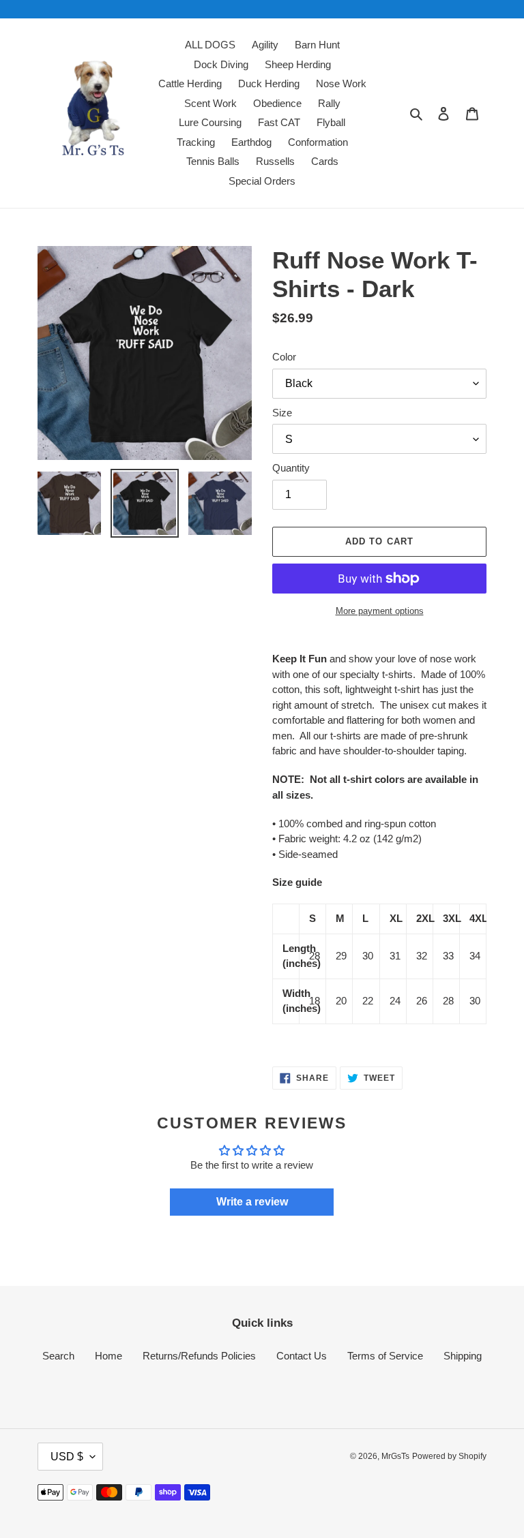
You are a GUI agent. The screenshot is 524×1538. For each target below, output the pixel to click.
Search (58, 1356)
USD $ (66, 1456)
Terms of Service (385, 1356)
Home (108, 1356)
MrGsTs (395, 1456)
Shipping (462, 1356)
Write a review (252, 1202)
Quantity (291, 468)
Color (284, 357)
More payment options (380, 611)
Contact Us (301, 1356)
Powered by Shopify (449, 1456)
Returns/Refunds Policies (199, 1356)
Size (282, 412)
